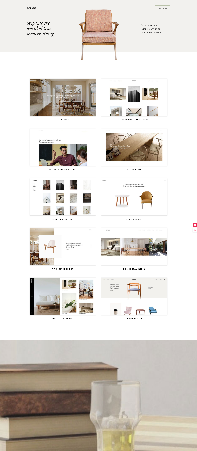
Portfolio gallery (63, 219)
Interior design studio (62, 169)
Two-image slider (62, 269)
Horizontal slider (134, 269)
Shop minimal (134, 219)
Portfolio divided (63, 319)
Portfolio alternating (134, 120)
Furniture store (134, 319)
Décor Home (134, 169)
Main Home (63, 120)
